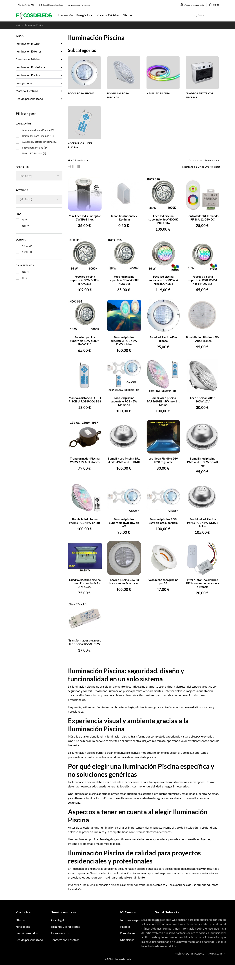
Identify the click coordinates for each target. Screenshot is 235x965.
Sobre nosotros (60, 933)
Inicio (20, 36)
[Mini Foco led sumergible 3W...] (96, 182)
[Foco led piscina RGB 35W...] (175, 485)
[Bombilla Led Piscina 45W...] (214, 303)
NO (26, 225)
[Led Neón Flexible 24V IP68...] (175, 425)
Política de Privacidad (189, 953)
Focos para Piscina (35, 147)
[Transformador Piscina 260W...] (96, 425)
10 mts (27, 245)
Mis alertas (127, 939)
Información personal (133, 920)
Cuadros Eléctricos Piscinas (39, 141)
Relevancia (211, 160)
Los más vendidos (27, 933)
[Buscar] (195, 15)
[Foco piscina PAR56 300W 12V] (214, 364)
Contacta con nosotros (79, 4)
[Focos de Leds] (34, 15)
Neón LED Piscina (34, 153)
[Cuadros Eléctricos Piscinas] (202, 72)
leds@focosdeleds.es (53, 4)
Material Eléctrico (27, 91)
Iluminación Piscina (28, 75)
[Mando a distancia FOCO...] (96, 364)
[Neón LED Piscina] (163, 72)
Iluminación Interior (28, 43)
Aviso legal (57, 920)
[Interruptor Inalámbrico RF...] (214, 546)
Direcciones (127, 933)
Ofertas (20, 920)
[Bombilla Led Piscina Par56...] (214, 485)
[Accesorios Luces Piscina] (84, 122)
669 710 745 (28, 4)
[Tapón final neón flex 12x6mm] (136, 182)
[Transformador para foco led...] (96, 606)
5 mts (27, 251)
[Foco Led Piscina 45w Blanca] (175, 303)
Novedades (23, 926)
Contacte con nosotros (64, 939)
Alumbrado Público (28, 59)
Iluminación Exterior (28, 51)
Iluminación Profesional (31, 67)
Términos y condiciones (65, 926)
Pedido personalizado (29, 98)
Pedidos (125, 926)
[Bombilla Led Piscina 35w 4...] (136, 425)
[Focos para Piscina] (84, 72)
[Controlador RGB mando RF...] (214, 182)
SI (25, 220)
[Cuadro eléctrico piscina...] (96, 546)
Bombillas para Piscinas (38, 135)
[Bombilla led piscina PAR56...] (175, 364)
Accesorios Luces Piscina (38, 129)
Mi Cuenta (127, 912)
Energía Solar (24, 83)
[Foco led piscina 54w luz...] (136, 546)
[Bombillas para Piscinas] (123, 72)
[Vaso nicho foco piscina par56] (175, 546)
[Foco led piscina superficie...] (175, 182)
